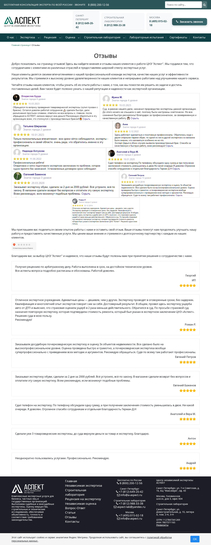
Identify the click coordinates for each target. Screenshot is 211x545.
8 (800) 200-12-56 (98, 5)
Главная (71, 481)
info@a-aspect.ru (131, 495)
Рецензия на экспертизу (83, 499)
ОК (195, 539)
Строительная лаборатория (102, 37)
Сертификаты (178, 37)
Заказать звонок (191, 22)
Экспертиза (27, 37)
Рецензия (50, 37)
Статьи (70, 512)
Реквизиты (162, 525)
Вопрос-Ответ (75, 508)
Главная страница (21, 45)
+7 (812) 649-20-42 (130, 492)
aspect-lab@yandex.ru (131, 507)
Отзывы (70, 517)
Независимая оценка (80, 504)
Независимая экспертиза (83, 485)
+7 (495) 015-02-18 (130, 515)
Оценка (70, 37)
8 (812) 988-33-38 (114, 25)
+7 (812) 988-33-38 (130, 503)
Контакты (199, 37)
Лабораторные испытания (146, 37)
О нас (10, 37)
